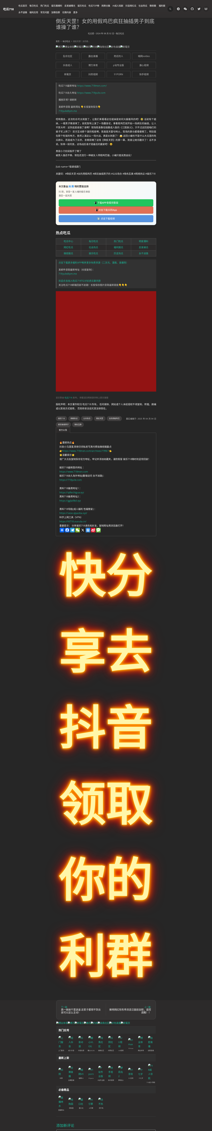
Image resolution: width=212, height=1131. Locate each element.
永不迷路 (22, 12)
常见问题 (44, 12)
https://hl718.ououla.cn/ (72, 521)
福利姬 (162, 5)
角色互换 (77, 424)
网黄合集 (106, 5)
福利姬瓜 (118, 247)
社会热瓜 (143, 5)
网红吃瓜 (68, 247)
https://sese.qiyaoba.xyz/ (73, 513)
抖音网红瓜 (130, 5)
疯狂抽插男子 (63, 424)
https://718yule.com (70, 479)
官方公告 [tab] (63, 430)
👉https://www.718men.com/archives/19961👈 (85, 450)
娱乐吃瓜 (82, 5)
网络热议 (74, 418)
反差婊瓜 (143, 247)
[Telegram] (178, 9)
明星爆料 (143, 241)
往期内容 (66, 12)
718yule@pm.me (68, 111)
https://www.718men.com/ (92, 85)
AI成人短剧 (117, 5)
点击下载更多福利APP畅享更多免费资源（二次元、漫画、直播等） (93, 262)
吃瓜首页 (22, 5)
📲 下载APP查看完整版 (106, 202)
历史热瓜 (118, 253)
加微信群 (55, 12)
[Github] (192, 9)
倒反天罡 (99, 418)
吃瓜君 (91, 33)
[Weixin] (185, 9)
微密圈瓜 (68, 253)
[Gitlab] (206, 9)
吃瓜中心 (68, 241)
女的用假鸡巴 (114, 418)
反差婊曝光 (69, 5)
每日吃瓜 (33, 5)
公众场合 (86, 418)
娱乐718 (61, 418)
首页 (58, 41)
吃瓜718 (8, 9)
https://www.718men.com (73, 471)
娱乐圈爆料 (56, 5)
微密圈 (153, 5)
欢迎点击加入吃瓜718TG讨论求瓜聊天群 (80, 280)
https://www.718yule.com (91, 92)
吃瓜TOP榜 (94, 5)
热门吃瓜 (44, 5)
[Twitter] (199, 9)
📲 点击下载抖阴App (106, 209)
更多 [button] (75, 12)
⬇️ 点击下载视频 (106, 218)
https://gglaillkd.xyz (70, 500)
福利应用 (33, 12)
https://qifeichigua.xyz (71, 492)
